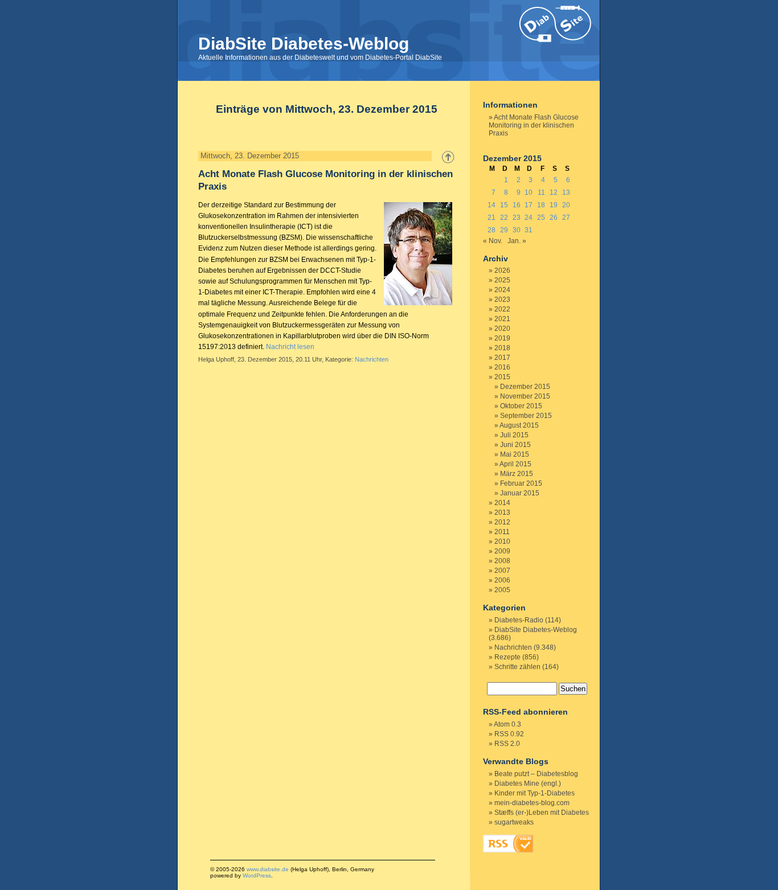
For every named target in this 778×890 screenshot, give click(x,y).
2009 (502, 551)
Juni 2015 (515, 445)
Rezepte (507, 657)
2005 (502, 590)
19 (554, 205)
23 (517, 218)
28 (492, 230)
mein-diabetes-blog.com (532, 803)
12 (554, 192)
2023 (502, 299)
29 (504, 230)
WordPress (257, 875)
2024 (502, 290)
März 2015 (516, 474)
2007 (502, 571)
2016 (502, 367)
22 (504, 218)
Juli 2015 (514, 435)
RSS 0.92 (509, 734)
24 (529, 218)
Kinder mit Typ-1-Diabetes (534, 793)
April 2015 (515, 464)
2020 (502, 329)
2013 (502, 512)
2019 (502, 338)
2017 (502, 358)
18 (541, 205)
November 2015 (525, 396)
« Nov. (492, 241)
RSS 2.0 (507, 744)
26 (554, 218)
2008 (502, 561)
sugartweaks (514, 822)
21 (492, 218)
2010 (502, 542)
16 (517, 205)
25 (541, 218)
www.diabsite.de (268, 869)
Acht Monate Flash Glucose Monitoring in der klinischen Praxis (534, 125)
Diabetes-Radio (518, 620)
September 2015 (526, 416)
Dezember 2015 (525, 387)
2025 (502, 280)
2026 (502, 270)
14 (492, 205)
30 (517, 230)
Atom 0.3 (507, 724)
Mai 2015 (514, 454)
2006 (502, 580)
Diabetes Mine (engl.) (527, 784)
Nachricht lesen (290, 347)
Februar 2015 (521, 483)
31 (529, 230)
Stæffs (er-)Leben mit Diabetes (541, 813)
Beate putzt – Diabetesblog (536, 774)
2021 (502, 319)
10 (529, 192)
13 (566, 192)
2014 (502, 503)
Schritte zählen (517, 667)
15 (504, 205)
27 (566, 218)
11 (541, 192)
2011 (502, 532)
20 (566, 205)
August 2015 (519, 425)
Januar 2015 (519, 493)
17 (529, 205)
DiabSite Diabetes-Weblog (303, 43)
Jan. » (516, 241)
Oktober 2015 (521, 406)
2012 (502, 522)
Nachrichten (371, 359)
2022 (502, 309)
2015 (502, 377)
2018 (502, 348)
